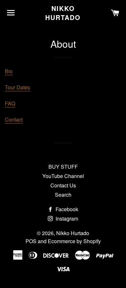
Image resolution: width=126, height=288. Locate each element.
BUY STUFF (63, 166)
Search (63, 194)
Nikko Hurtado (63, 13)
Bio (9, 71)
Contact (14, 119)
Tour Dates (17, 87)
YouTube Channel (63, 176)
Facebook (66, 209)
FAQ (10, 103)
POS (31, 241)
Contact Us (63, 185)
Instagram (66, 218)
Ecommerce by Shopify (74, 241)
